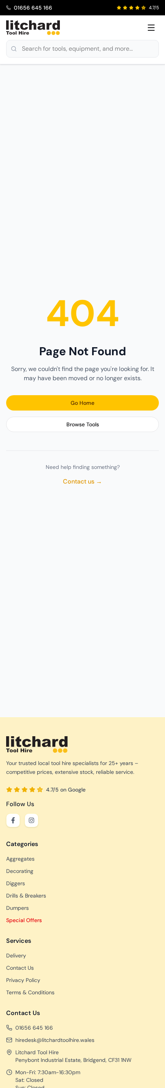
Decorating (19, 871)
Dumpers (17, 907)
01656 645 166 (34, 1027)
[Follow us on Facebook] (13, 820)
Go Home (82, 402)
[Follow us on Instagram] (31, 820)
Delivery (16, 955)
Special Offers (24, 920)
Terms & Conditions (30, 992)
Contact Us (20, 967)
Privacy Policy (23, 980)
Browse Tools (82, 424)
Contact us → (82, 481)
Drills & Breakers (26, 895)
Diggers (15, 883)
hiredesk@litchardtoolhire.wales (54, 1040)
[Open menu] (151, 27)
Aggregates (20, 858)
